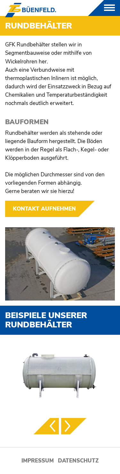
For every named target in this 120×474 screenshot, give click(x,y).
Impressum (37, 460)
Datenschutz (78, 460)
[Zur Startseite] (30, 10)
